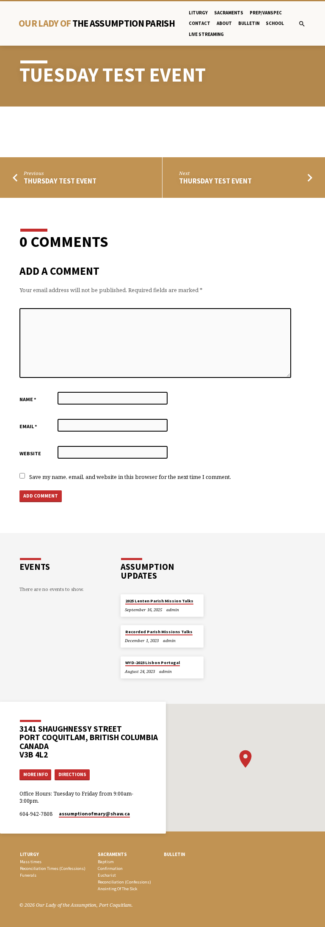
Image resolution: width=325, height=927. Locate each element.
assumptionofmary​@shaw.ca (94, 813)
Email (28, 426)
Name (27, 399)
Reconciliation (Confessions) (124, 882)
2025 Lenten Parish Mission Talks (159, 601)
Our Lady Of (97, 23)
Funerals (28, 875)
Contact (199, 23)
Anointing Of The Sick (117, 888)
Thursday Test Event (60, 181)
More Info (35, 774)
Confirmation (110, 868)
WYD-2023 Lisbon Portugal (152, 662)
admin (172, 610)
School (275, 23)
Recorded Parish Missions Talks (159, 631)
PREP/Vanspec (266, 13)
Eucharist (107, 875)
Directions (72, 774)
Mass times (30, 861)
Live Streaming (206, 34)
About (224, 23)
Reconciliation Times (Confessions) (52, 868)
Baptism (106, 861)
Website (30, 453)
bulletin (248, 23)
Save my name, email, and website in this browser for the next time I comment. (130, 477)
